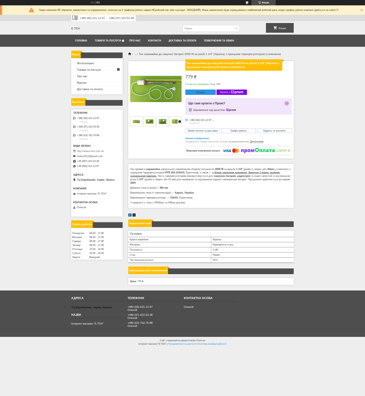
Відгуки (81, 82)
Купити (201, 92)
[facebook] (130, 215)
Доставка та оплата (182, 40)
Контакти (154, 40)
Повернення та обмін (219, 40)
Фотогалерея (85, 63)
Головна (81, 40)
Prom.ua (200, 340)
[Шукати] (236, 28)
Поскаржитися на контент (182, 344)
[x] (134, 215)
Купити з (225, 92)
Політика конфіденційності (212, 344)
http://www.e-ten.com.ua (90, 151)
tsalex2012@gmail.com (90, 156)
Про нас (134, 40)
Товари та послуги (108, 40)
